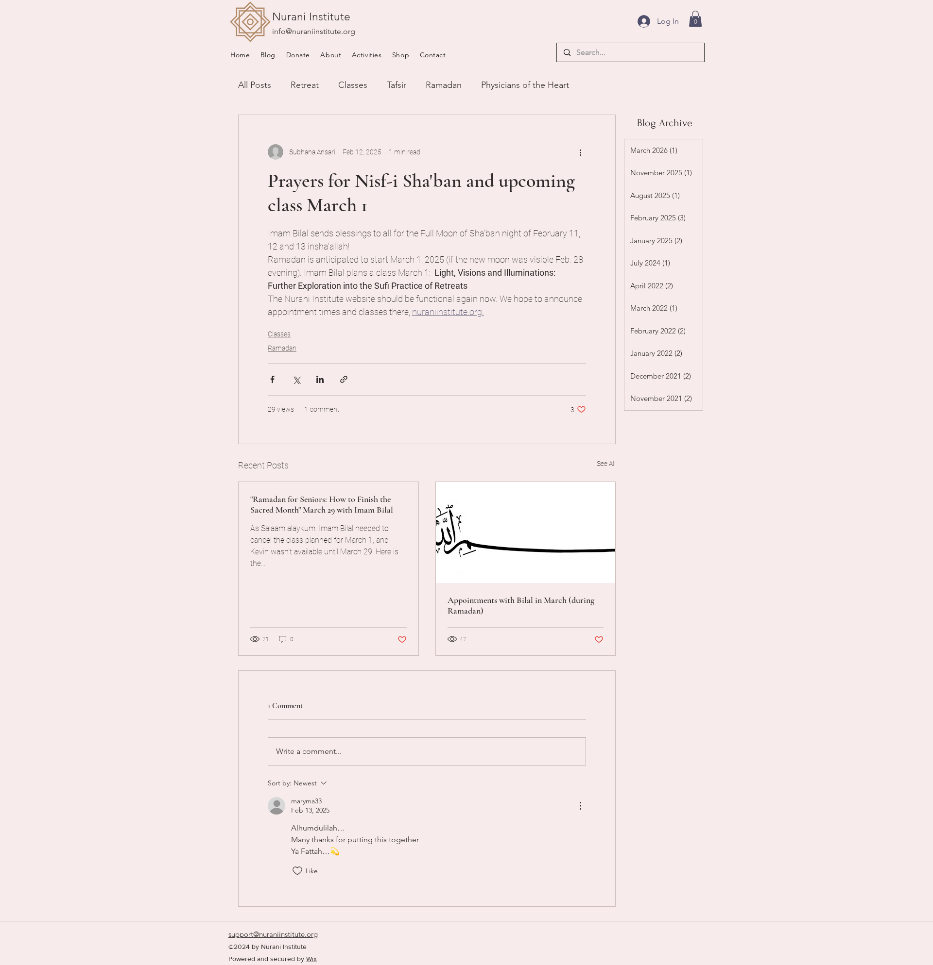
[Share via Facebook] (272, 379)
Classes (352, 85)
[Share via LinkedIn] (320, 379)
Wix (311, 959)
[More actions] (580, 152)
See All (606, 463)
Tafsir (396, 85)
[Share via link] (343, 379)
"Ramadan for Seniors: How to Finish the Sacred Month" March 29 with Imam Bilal (321, 504)
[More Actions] (580, 806)
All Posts (254, 85)
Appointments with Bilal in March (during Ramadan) (521, 605)
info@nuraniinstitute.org (313, 31)
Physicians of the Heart (525, 85)
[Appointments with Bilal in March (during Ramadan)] (526, 532)
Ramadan (444, 85)
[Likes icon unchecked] (297, 871)
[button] (333, 55)
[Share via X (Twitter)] (296, 379)
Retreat (305, 85)
